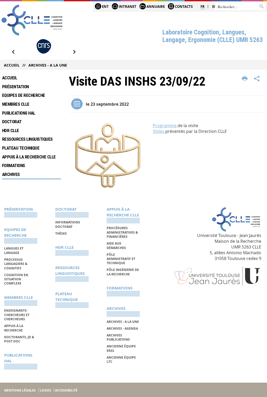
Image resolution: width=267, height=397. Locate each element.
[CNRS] (43, 46)
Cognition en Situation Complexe (16, 279)
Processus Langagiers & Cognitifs (15, 263)
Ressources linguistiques (27, 139)
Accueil (12, 65)
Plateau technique (20, 148)
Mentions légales (20, 390)
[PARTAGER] (256, 79)
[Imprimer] (244, 78)
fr (203, 6)
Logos (45, 390)
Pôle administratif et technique (121, 258)
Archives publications (118, 337)
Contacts (183, 6)
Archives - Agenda (122, 328)
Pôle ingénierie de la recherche (123, 272)
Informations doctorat (67, 224)
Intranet (127, 6)
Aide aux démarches (116, 245)
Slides (159, 131)
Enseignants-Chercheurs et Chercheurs (16, 314)
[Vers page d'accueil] (32, 20)
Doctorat (12, 121)
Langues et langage (13, 250)
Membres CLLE (15, 104)
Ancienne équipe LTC (121, 359)
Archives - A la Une (47, 65)
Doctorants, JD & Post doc (19, 339)
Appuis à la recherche (13, 328)
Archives (11, 174)
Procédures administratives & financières (122, 232)
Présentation (15, 86)
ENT (105, 6)
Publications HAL (18, 113)
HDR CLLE (10, 130)
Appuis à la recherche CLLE (29, 156)
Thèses (61, 233)
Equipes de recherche (23, 95)
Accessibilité (66, 390)
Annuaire (155, 6)
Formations (13, 165)
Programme (165, 125)
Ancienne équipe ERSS (121, 348)
